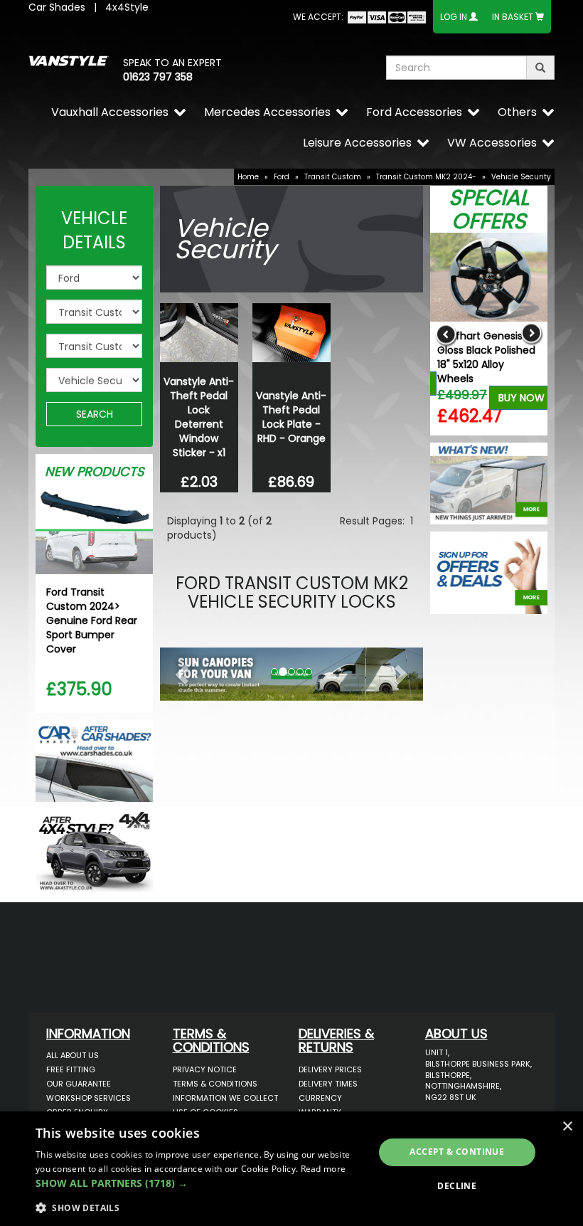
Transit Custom (332, 176)
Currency (320, 1098)
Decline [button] (456, 1186)
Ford (281, 176)
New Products (94, 471)
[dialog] (291, 1168)
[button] (180, 671)
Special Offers (489, 209)
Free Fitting (70, 1069)
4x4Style (127, 7)
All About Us (72, 1055)
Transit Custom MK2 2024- (426, 176)
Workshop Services (88, 1098)
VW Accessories (492, 142)
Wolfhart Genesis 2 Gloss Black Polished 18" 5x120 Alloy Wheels (486, 357)
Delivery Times (328, 1083)
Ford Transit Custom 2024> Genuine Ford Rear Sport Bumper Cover (91, 620)
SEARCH (94, 414)
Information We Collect (225, 1098)
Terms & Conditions (215, 1083)
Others (517, 112)
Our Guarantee (78, 1083)
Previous (446, 334)
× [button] (567, 1126)
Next (531, 334)
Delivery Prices (330, 1069)
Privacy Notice (205, 1069)
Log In (453, 17)
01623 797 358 (158, 77)
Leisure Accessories (357, 142)
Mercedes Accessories (267, 112)
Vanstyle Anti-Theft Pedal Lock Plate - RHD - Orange (291, 417)
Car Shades (56, 7)
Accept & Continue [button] (457, 1152)
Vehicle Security (521, 176)
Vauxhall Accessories (110, 112)
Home (248, 176)
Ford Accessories (414, 112)
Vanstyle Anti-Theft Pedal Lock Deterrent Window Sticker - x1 (199, 417)
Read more (323, 1169)
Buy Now (521, 398)
